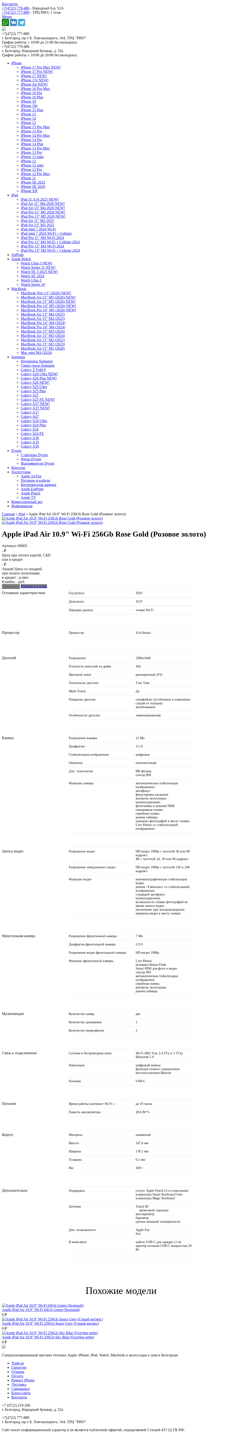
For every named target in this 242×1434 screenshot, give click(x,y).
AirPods (17, 255)
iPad (14, 195)
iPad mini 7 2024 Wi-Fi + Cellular (46, 233)
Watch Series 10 (33, 284)
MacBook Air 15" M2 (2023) (43, 344)
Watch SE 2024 (32, 276)
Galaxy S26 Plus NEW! (39, 378)
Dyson (16, 451)
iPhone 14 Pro (31, 140)
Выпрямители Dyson (37, 463)
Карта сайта (20, 1393)
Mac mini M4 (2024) (36, 353)
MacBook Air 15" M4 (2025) (43, 319)
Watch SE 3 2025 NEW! (39, 272)
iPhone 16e (29, 106)
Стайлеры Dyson (34, 455)
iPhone (16, 63)
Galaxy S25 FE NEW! (38, 399)
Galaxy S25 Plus (33, 391)
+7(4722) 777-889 (15, 12)
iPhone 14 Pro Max (35, 135)
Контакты (10, 4)
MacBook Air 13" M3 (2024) (43, 331)
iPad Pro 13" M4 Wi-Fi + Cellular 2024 (50, 250)
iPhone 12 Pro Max (35, 174)
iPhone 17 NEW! (34, 76)
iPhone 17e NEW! (34, 80)
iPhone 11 (28, 178)
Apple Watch (21, 259)
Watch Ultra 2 (31, 280)
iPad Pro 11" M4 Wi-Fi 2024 (42, 238)
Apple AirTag (31, 476)
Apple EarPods (32, 489)
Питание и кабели (35, 480)
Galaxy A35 (30, 442)
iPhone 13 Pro (31, 152)
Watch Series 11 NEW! (38, 267)
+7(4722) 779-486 (15, 8)
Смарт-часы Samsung (38, 365)
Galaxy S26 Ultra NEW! (39, 374)
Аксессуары (21, 472)
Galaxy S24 (30, 429)
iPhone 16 (28, 101)
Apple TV (28, 497)
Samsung (18, 357)
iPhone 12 (28, 161)
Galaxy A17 (30, 412)
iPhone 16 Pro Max (35, 89)
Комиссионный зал (26, 502)
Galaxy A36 (30, 438)
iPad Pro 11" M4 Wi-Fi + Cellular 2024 (50, 242)
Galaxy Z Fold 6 (33, 370)
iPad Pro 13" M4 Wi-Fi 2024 (42, 246)
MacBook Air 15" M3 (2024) (43, 336)
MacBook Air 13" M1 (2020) (43, 348)
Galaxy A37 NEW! (35, 408)
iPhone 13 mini (32, 157)
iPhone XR (29, 191)
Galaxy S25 (30, 395)
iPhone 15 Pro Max (35, 127)
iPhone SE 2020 (33, 187)
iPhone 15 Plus (32, 110)
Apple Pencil (30, 493)
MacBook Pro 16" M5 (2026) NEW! (48, 310)
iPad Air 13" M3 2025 (37, 225)
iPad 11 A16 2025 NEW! (40, 199)
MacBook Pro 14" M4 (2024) (43, 323)
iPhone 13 (28, 123)
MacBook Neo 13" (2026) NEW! (46, 293)
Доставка (18, 1384)
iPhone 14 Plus (32, 144)
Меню (7, 17)
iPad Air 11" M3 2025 (37, 221)
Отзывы (17, 1372)
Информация (21, 506)
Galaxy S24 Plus (33, 425)
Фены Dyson (31, 459)
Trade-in (17, 1363)
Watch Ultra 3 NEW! (36, 263)
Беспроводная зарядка (38, 485)
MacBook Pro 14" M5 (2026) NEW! (48, 306)
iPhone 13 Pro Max (35, 148)
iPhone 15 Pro (31, 131)
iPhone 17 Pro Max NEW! (41, 67)
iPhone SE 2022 (33, 182)
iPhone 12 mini (32, 165)
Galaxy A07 (30, 417)
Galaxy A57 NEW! (35, 404)
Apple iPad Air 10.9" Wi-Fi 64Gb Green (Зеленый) (41, 1310)
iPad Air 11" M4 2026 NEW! (43, 204)
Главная (8, 514)
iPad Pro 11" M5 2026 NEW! (43, 212)
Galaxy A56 (30, 446)
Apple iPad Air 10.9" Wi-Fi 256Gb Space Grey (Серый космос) (50, 1323)
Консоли (18, 468)
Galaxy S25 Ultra (34, 387)
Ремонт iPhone (23, 1380)
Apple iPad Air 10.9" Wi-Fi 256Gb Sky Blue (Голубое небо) (48, 1337)
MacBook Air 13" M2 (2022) (43, 340)
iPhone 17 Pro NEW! (37, 72)
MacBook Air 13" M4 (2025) (43, 314)
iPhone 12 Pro (31, 170)
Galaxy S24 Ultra (34, 421)
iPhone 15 (28, 114)
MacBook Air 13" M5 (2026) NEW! (48, 297)
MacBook (18, 289)
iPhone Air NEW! (34, 84)
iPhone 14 (28, 118)
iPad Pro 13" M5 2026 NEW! (43, 216)
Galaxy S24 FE (32, 434)
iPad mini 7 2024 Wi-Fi (38, 229)
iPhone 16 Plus (32, 97)
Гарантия (18, 1367)
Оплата (17, 1376)
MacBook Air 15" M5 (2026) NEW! (48, 302)
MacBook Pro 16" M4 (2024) (43, 327)
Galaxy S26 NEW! (35, 382)
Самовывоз (20, 1389)
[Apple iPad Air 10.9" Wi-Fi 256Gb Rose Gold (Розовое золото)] (52, 518)
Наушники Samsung (37, 361)
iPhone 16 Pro (31, 93)
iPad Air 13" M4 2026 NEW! (43, 208)
